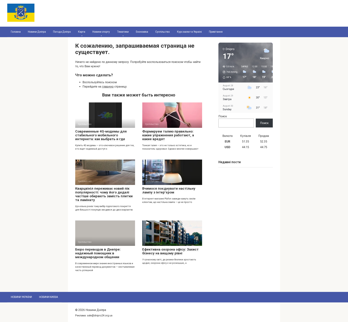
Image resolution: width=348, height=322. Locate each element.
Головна (16, 31)
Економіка (142, 31)
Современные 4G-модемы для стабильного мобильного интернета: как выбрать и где (101, 135)
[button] (228, 72)
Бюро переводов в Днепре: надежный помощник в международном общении (98, 253)
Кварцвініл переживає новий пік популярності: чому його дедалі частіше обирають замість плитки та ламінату (104, 194)
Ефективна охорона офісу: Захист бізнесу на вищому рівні (170, 251)
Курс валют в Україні (189, 31)
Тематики (123, 31)
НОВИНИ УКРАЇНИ (21, 297)
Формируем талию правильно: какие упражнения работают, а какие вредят (168, 135)
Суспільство (162, 31)
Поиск (222, 116)
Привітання (216, 31)
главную (108, 86)
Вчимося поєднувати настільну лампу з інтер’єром (168, 190)
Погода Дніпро (62, 31)
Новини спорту (101, 31)
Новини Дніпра (37, 31)
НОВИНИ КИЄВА (48, 297)
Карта (81, 31)
